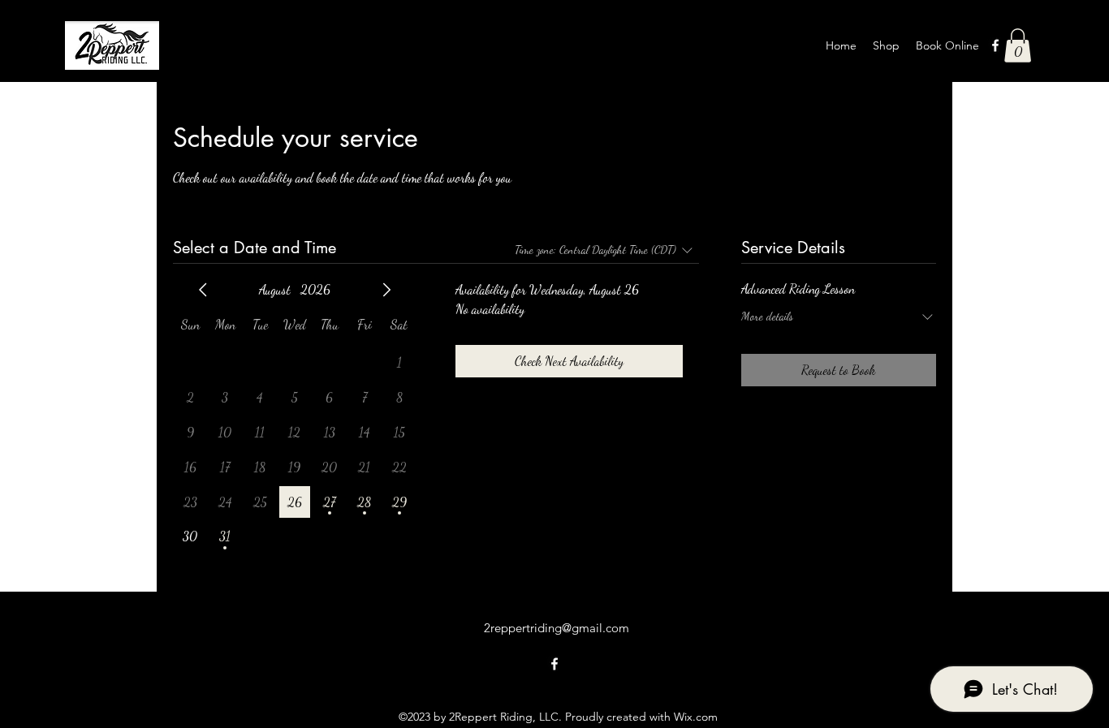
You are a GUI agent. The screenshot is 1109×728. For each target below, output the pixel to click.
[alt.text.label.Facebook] (995, 45)
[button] (1017, 45)
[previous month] (203, 289)
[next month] (386, 289)
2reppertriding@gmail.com (556, 627)
